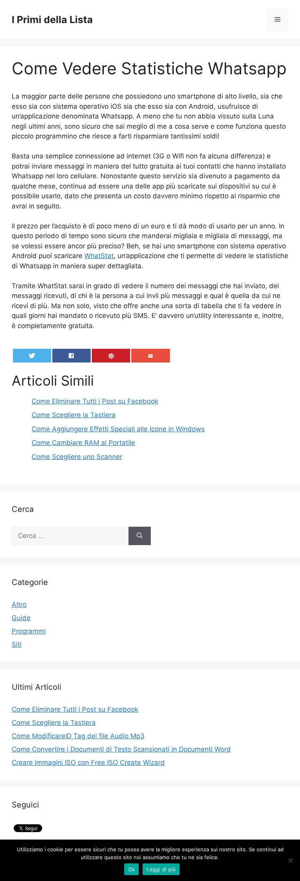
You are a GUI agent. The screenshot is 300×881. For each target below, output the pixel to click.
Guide (21, 618)
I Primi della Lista (52, 19)
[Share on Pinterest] (111, 355)
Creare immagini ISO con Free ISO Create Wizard (88, 762)
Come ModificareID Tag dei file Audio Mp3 (78, 736)
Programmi (29, 631)
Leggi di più (161, 869)
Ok (131, 869)
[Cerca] (140, 536)
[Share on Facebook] (71, 355)
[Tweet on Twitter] (32, 355)
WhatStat (99, 256)
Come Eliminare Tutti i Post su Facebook (75, 709)
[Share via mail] (150, 355)
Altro (19, 604)
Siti (16, 644)
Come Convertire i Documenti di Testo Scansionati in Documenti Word (121, 749)
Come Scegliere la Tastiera (54, 723)
